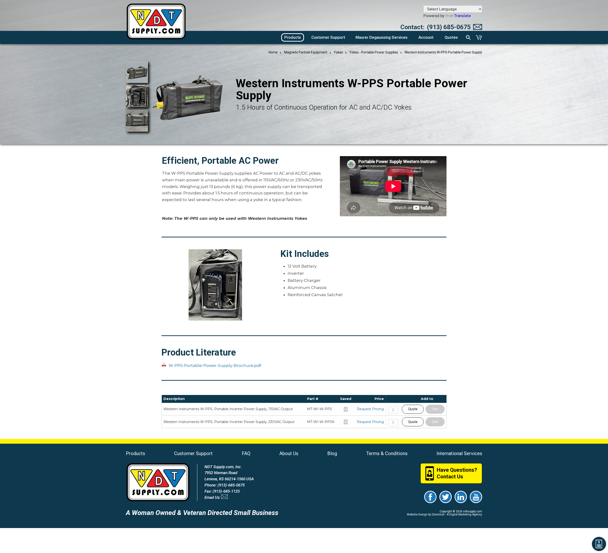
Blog (332, 453)
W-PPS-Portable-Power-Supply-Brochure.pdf (215, 365)
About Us (288, 453)
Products (135, 453)
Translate (462, 15)
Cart (435, 409)
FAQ (246, 453)
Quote (413, 409)
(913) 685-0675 (449, 27)
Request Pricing (370, 409)
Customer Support (193, 453)
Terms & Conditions (387, 453)
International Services (459, 453)
